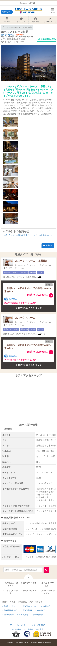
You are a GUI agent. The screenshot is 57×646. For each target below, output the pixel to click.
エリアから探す (29, 583)
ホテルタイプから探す (48, 584)
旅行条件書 (16, 629)
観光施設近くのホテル (11, 584)
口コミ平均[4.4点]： (8, 35)
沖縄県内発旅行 (10, 610)
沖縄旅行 (46, 606)
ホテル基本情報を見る (46, 39)
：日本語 (28, 3)
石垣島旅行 (9, 614)
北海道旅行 (27, 610)
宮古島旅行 (23, 614)
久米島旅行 (38, 614)
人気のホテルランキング (48, 591)
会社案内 (39, 629)
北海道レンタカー (30, 606)
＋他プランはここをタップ (28, 308)
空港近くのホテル (11, 591)
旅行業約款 (28, 629)
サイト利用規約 (38, 625)
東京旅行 (41, 610)
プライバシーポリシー (19, 625)
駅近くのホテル (29, 590)
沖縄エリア (6, 12)
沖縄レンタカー (10, 606)
